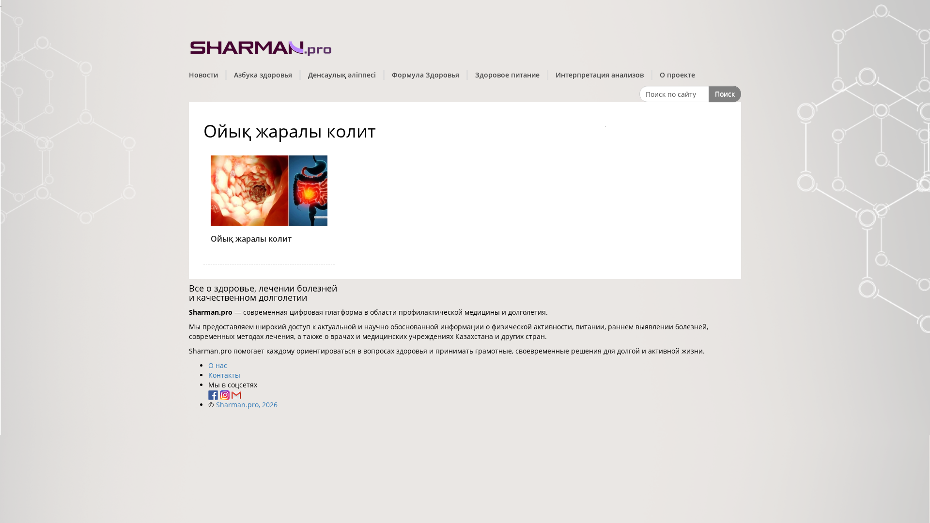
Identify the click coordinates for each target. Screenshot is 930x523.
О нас (217, 365)
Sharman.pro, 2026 (247, 404)
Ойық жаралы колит (251, 238)
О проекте (677, 74)
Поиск (725, 93)
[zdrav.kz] (261, 46)
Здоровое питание (507, 74)
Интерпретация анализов (600, 74)
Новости (203, 74)
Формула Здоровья (425, 74)
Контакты (224, 375)
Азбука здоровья (263, 74)
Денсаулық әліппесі (342, 74)
